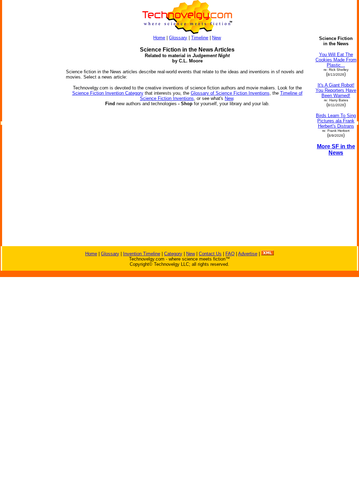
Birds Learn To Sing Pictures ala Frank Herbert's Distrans (336, 121)
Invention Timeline (141, 253)
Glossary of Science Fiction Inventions (230, 93)
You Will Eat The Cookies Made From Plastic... (336, 60)
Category (173, 253)
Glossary (178, 37)
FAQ (230, 253)
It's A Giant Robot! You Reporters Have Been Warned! (336, 90)
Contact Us (210, 253)
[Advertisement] (31, 141)
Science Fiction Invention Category (107, 93)
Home (159, 37)
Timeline (199, 37)
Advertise (247, 253)
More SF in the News (336, 149)
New (216, 37)
